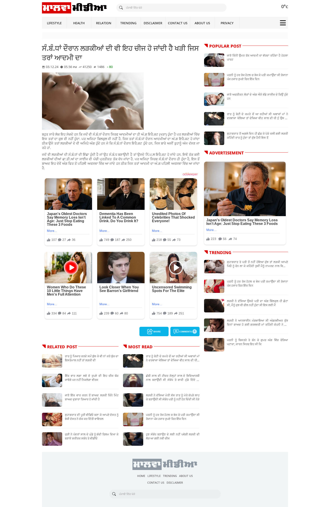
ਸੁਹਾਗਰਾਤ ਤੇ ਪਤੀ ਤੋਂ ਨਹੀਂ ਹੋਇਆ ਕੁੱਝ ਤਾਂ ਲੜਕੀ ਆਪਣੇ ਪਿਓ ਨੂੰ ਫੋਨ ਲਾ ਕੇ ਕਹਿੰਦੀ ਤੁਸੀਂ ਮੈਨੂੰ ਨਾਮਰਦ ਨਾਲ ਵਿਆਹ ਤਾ (257, 264)
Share (157, 331)
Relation (103, 22)
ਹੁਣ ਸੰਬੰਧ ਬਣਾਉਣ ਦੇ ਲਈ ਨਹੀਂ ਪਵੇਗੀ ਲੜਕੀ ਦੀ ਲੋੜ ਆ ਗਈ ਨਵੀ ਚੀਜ (173, 436)
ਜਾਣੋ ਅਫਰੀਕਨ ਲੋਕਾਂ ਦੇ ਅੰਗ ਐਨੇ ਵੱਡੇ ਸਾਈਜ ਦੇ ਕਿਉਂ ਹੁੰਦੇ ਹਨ (257, 96)
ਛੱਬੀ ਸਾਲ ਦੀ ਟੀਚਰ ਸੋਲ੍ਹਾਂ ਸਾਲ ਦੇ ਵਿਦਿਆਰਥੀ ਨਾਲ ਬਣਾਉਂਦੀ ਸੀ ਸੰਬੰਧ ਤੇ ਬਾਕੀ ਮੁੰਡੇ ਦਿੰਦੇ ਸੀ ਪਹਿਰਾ (173, 378)
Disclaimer (153, 22)
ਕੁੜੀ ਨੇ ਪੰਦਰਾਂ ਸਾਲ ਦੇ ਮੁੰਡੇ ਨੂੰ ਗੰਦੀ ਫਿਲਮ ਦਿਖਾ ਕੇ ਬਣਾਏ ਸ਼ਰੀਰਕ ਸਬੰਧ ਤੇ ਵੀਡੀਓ (92, 436)
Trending (128, 22)
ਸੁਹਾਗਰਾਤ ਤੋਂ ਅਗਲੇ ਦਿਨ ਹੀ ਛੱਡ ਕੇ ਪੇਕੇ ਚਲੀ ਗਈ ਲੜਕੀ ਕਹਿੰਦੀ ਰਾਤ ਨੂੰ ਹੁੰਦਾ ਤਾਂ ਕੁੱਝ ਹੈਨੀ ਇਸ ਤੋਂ (257, 136)
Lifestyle (54, 22)
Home (141, 475)
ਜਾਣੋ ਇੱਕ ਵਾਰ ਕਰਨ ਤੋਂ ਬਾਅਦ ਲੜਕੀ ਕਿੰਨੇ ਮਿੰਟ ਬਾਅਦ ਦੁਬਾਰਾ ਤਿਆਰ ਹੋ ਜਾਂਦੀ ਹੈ (92, 397)
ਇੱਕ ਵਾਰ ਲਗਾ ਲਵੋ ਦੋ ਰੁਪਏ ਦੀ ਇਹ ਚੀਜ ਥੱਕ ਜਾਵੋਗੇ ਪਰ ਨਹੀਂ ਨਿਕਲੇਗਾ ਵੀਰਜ (92, 378)
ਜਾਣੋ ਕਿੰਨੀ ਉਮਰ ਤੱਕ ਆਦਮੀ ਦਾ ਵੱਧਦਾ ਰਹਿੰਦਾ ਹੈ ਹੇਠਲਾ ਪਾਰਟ (257, 57)
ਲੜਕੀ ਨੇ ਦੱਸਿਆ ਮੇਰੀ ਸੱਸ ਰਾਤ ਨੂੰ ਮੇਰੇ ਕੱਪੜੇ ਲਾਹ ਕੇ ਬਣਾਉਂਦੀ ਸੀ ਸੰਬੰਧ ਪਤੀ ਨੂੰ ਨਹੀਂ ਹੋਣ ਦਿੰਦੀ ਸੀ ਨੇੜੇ (173, 397)
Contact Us (177, 22)
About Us (202, 22)
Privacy (227, 22)
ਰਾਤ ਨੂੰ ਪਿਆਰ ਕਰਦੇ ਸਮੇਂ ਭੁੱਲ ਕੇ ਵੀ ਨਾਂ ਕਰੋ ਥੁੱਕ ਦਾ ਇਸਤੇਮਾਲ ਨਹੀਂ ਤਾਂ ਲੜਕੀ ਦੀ (92, 358)
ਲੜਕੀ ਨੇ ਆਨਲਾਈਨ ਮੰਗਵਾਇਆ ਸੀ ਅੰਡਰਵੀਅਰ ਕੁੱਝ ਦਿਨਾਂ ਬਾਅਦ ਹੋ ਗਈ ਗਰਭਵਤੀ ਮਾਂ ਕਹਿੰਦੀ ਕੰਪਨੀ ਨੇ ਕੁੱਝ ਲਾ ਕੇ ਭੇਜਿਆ (257, 322)
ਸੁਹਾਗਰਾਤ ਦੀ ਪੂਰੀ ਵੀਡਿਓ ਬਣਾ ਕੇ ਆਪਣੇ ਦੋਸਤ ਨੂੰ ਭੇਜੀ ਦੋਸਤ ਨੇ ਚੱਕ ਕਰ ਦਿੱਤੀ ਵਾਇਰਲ (92, 417)
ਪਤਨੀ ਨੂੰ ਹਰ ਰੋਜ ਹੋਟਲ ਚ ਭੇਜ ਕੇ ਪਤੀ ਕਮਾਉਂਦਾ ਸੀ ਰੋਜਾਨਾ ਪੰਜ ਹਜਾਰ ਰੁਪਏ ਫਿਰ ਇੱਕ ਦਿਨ (173, 417)
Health (79, 22)
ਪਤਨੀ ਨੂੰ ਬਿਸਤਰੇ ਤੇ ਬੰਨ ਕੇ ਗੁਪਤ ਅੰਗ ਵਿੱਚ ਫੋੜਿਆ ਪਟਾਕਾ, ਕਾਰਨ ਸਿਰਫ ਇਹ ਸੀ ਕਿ (257, 342)
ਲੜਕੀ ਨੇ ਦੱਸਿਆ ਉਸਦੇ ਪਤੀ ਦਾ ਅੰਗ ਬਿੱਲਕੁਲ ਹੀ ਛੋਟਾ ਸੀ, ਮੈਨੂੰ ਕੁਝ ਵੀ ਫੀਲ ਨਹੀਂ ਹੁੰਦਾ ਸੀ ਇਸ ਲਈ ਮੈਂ (257, 303)
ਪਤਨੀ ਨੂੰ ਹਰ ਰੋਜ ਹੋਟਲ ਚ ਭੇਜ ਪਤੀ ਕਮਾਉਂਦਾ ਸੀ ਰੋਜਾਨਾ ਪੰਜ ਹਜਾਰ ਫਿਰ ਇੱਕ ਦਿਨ (257, 283)
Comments (187, 331)
